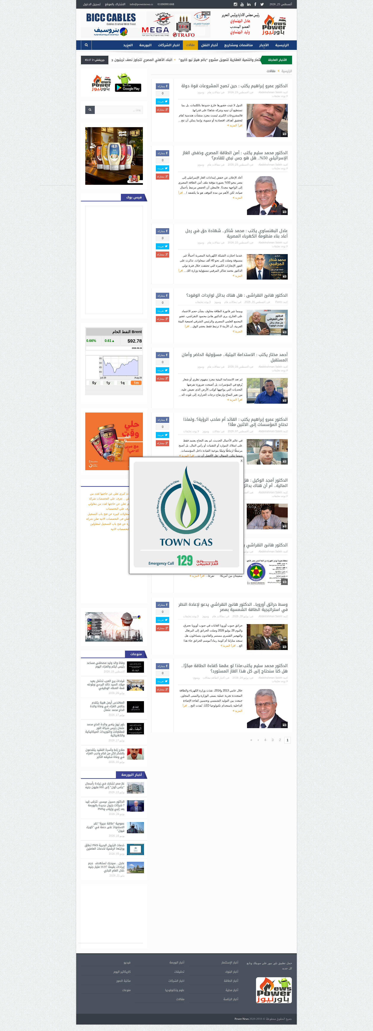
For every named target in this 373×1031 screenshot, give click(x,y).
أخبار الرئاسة (230, 999)
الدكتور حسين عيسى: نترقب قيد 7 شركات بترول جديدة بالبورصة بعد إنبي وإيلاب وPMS (105, 805)
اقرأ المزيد (235, 125)
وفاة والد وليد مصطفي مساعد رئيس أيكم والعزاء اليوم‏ (106, 664)
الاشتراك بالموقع (115, 4)
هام (209, 92)
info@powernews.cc (141, 4)
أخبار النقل (209, 45)
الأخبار (264, 45)
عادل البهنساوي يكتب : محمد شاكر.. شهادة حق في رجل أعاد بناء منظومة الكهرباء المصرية (236, 233)
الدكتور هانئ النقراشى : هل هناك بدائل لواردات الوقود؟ (237, 295)
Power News (242, 1019)
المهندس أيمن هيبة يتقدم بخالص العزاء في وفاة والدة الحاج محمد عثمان (107, 706)
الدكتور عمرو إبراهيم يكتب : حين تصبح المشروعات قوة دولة (234, 86)
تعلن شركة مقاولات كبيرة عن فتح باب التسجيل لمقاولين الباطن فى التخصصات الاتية (114, 524)
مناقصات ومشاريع (238, 45)
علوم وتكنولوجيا (174, 990)
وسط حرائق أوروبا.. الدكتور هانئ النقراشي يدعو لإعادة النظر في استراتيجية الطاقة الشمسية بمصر (233, 607)
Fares (278, 302)
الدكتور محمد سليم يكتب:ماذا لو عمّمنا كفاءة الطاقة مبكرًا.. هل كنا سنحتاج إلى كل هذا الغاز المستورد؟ (234, 668)
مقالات (190, 45)
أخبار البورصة (176, 962)
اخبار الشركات (169, 45)
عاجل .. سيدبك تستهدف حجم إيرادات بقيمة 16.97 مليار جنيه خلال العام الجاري (106, 866)
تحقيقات (179, 971)
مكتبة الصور (123, 981)
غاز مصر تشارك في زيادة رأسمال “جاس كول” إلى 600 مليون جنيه (105, 785)
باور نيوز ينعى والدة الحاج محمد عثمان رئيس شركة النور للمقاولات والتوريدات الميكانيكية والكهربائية (105, 730)
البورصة (145, 45)
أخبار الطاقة (218, 677)
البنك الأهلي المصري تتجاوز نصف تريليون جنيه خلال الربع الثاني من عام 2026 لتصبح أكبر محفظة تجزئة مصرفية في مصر (146, 60)
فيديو (127, 962)
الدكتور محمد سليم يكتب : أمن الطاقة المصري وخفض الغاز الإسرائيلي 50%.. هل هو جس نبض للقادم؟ (235, 155)
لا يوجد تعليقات (280, 96)
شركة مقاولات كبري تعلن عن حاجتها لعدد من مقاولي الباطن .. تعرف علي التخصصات (115, 503)
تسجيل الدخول (92, 4)
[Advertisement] (316, 120)
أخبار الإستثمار (229, 962)
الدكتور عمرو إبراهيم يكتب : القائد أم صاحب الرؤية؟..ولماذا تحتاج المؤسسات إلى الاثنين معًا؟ (235, 422)
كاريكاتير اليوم (122, 971)
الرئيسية (282, 45)
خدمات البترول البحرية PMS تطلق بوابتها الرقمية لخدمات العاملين (105, 847)
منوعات (126, 990)
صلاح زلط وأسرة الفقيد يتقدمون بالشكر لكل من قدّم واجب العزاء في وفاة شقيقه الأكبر (105, 753)
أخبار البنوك (231, 971)
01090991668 (166, 4)
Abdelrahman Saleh (270, 92)
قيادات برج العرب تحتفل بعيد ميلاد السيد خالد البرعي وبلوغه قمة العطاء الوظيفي (106, 684)
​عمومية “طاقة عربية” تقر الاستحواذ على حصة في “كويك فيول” (105, 827)
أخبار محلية (232, 990)
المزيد (128, 45)
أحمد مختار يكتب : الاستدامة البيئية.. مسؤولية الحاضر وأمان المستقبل (235, 357)
